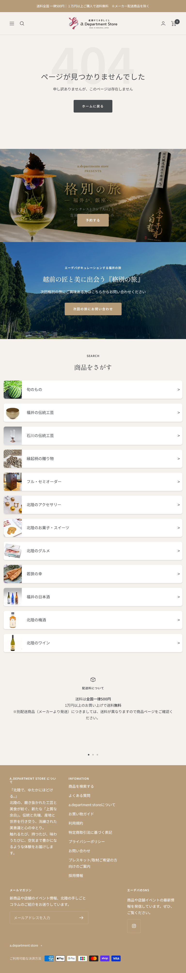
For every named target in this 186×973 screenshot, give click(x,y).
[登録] (81, 917)
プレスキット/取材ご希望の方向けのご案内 (93, 863)
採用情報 (76, 875)
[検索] (22, 23)
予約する (93, 220)
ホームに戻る (93, 106)
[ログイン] (163, 23)
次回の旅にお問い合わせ (93, 309)
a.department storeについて (92, 804)
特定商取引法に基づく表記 (90, 832)
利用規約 (76, 823)
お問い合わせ (79, 850)
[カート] (173, 23)
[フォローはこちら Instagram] (133, 926)
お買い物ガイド (81, 813)
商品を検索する (81, 786)
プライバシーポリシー (87, 841)
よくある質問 (79, 795)
